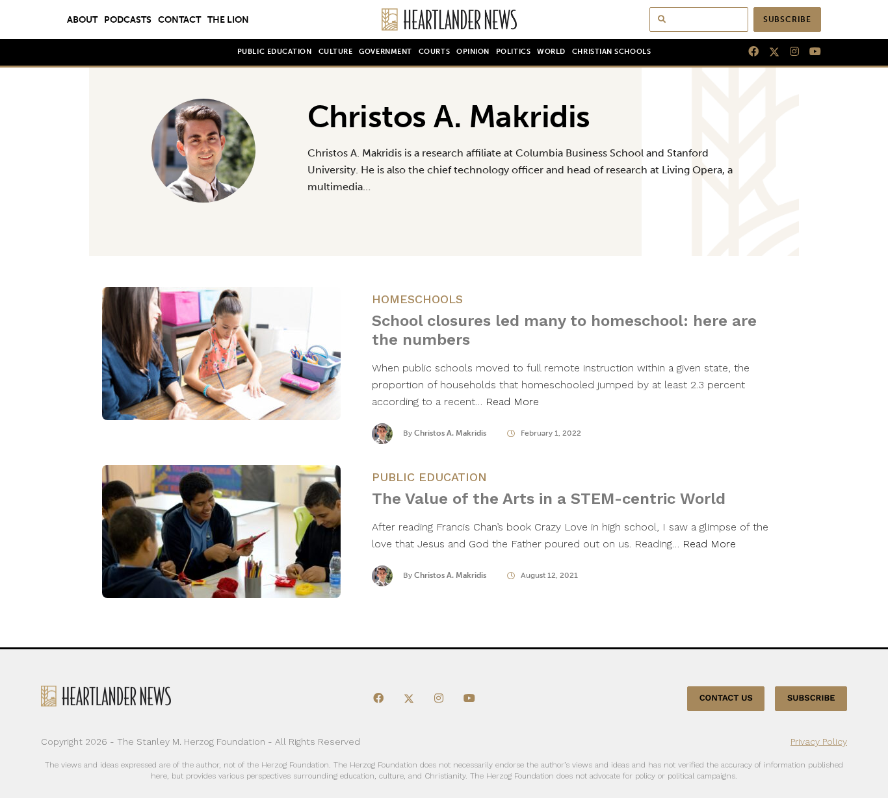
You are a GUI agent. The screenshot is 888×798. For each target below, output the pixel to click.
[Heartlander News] (444, 19)
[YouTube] (810, 52)
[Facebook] (748, 52)
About (82, 19)
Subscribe (787, 19)
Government (385, 51)
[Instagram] (789, 52)
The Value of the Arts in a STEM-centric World (548, 499)
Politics (513, 51)
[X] (769, 52)
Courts (434, 51)
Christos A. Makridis (450, 433)
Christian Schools (611, 51)
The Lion (228, 19)
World (551, 51)
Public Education (274, 51)
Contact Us (726, 698)
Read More (512, 401)
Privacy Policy (818, 741)
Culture (336, 51)
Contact (179, 19)
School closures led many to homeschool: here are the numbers (564, 330)
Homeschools (417, 299)
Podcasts (127, 19)
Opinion (473, 51)
